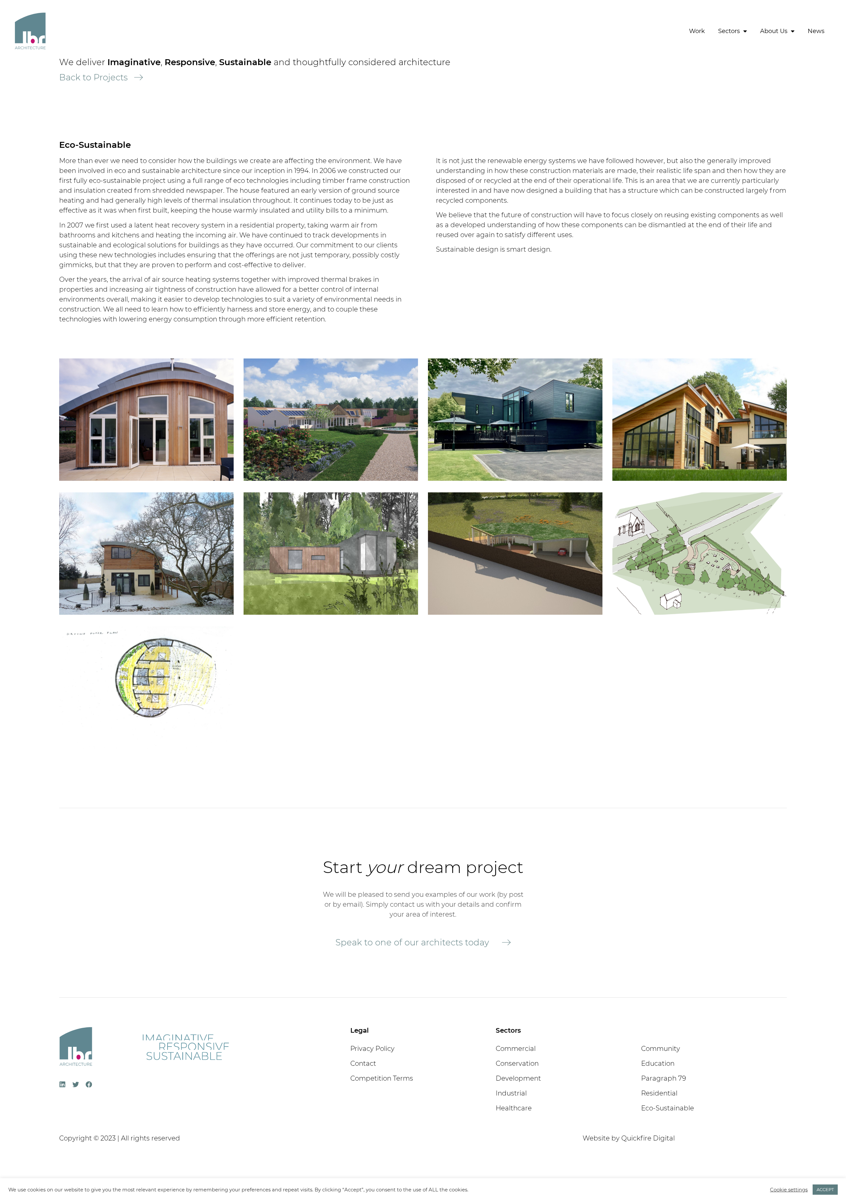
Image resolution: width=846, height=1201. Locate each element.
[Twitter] (75, 1084)
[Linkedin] (62, 1084)
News (816, 31)
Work (697, 31)
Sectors (729, 31)
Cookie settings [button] (789, 1190)
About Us (774, 31)
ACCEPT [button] (825, 1189)
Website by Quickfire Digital (629, 1138)
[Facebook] (89, 1084)
